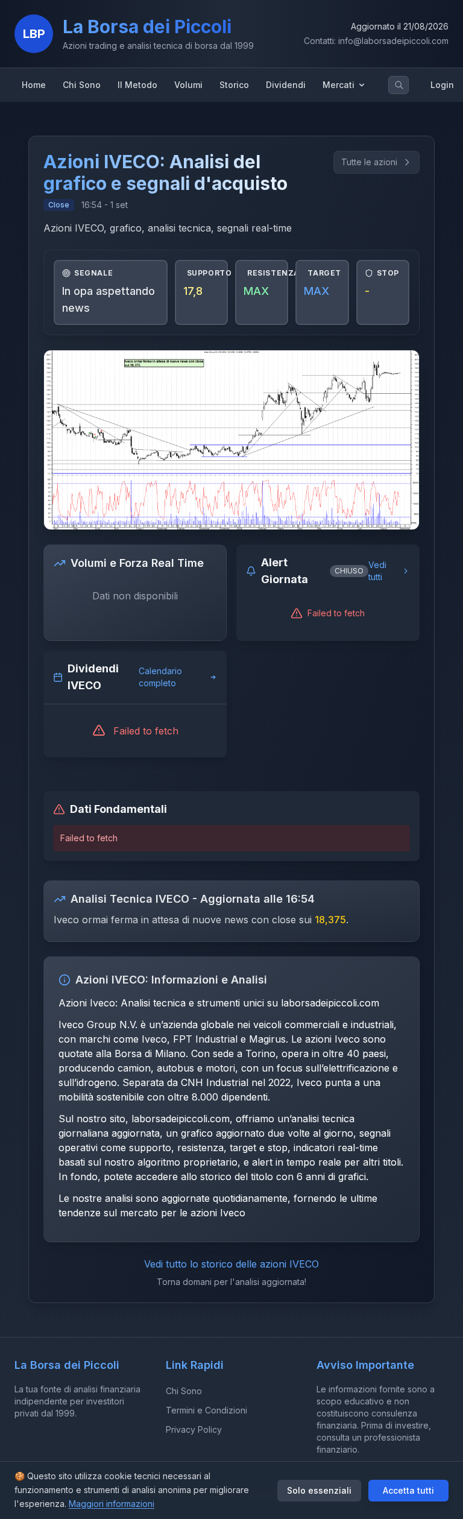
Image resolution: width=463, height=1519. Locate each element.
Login (442, 85)
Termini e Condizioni (206, 1410)
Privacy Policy (194, 1429)
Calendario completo (160, 677)
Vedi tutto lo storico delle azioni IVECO (231, 1264)
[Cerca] (399, 85)
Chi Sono (184, 1391)
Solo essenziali (319, 1490)
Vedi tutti (377, 571)
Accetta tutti (408, 1490)
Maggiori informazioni (111, 1503)
